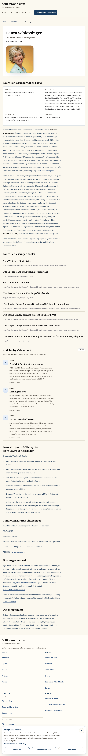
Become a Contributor (53, 710)
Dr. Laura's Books (9, 601)
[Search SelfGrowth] (11, 12)
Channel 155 (7, 586)
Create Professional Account (55, 704)
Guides (4, 670)
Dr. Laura (24, 565)
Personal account (51, 698)
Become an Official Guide (54, 682)
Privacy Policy (7, 701)
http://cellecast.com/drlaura (14, 589)
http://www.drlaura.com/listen (23, 582)
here (44, 565)
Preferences (71, 749)
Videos (4, 682)
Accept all (17, 749)
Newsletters (49, 670)
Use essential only (44, 749)
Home (5, 22)
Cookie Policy (7, 713)
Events (47, 676)
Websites (48, 664)
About (4, 12)
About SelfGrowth (51, 658)
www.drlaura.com (18, 552)
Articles (5, 676)
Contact (48, 688)
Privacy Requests (8, 724)
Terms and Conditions (10, 707)
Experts (14, 22)
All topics (5, 658)
